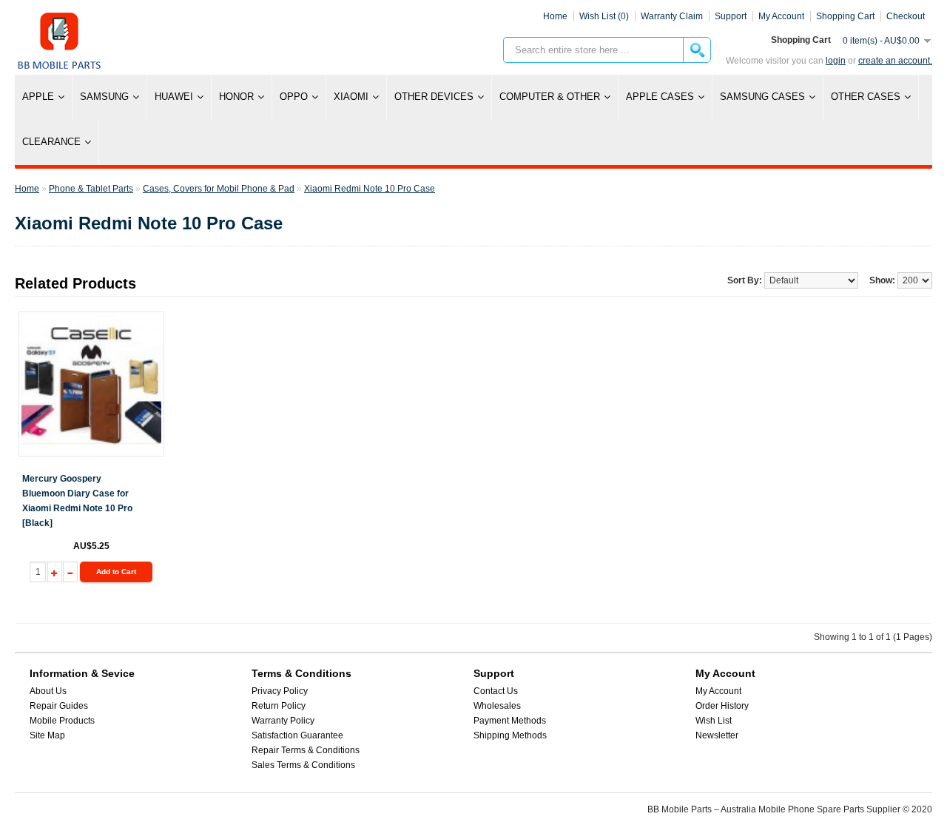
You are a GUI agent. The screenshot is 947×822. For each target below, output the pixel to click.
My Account (718, 691)
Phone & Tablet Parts (91, 188)
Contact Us (496, 691)
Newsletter (716, 735)
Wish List (713, 720)
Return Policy (279, 706)
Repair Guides (59, 706)
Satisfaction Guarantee (297, 735)
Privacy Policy (280, 691)
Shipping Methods (510, 735)
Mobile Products (62, 720)
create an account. (895, 60)
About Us (48, 691)
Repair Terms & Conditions (306, 750)
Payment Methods (510, 720)
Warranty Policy (283, 720)
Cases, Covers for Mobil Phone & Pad (218, 188)
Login (836, 60)
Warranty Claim (672, 16)
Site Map (47, 735)
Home (555, 16)
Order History (722, 706)
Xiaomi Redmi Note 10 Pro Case (369, 188)
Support (731, 16)
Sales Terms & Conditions (303, 765)
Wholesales (497, 706)
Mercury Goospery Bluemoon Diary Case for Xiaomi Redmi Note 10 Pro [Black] (77, 501)
